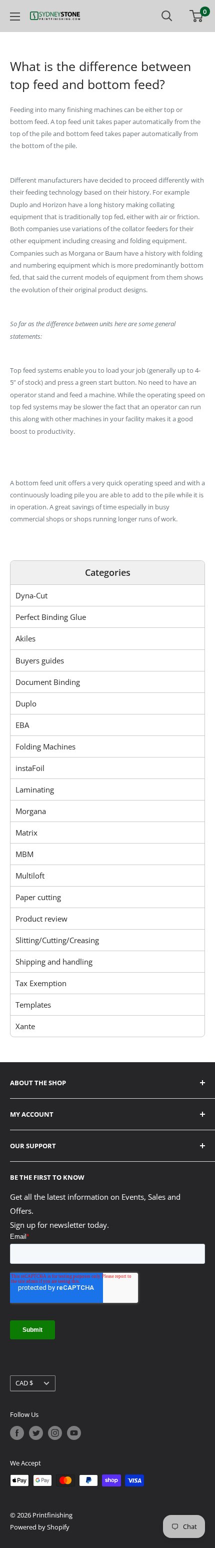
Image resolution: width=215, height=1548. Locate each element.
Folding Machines (46, 746)
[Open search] (167, 16)
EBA (22, 725)
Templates (33, 1005)
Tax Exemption (41, 983)
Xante (25, 1026)
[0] (196, 16)
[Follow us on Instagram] (55, 1433)
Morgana (31, 811)
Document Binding (48, 682)
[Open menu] (15, 17)
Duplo (26, 703)
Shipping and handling (54, 962)
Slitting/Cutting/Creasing (57, 940)
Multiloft (30, 876)
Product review (42, 919)
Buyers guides (40, 660)
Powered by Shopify (40, 1526)
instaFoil (30, 768)
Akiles (26, 638)
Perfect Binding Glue (51, 617)
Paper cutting (38, 897)
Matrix (27, 833)
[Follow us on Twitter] (36, 1433)
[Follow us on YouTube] (74, 1433)
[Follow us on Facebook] (17, 1433)
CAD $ (24, 1382)
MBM (25, 854)
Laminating (35, 790)
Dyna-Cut (32, 595)
